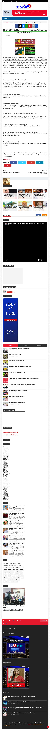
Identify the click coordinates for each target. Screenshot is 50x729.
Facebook (38, 215)
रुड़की (17, 575)
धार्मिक (17, 569)
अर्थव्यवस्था (15, 563)
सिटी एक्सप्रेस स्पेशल (16, 579)
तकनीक (5, 569)
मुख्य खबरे (8, 22)
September (5, 455)
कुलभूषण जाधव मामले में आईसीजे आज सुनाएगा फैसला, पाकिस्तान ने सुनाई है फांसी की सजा (16, 521)
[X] (20, 26)
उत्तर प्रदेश (6, 565)
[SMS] (23, 26)
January (4, 457)
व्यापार (22, 577)
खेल (20, 565)
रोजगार (5, 577)
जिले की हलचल (11, 567)
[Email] (33, 26)
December (5, 446)
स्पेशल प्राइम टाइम (7, 581)
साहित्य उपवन (9, 579)
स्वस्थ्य (12, 581)
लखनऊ (9, 577)
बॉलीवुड (9, 571)
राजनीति (5, 575)
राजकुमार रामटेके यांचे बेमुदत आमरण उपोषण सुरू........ (17, 360)
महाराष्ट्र (5, 573)
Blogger (44, 215)
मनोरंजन (21, 571)
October (5, 448)
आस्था (19, 563)
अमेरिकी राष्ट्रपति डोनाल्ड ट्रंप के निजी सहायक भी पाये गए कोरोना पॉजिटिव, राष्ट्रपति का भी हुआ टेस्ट (17, 536)
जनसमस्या (5, 567)
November (5, 447)
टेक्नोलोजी (21, 567)
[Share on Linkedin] (39, 162)
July (4, 452)
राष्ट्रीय (12, 22)
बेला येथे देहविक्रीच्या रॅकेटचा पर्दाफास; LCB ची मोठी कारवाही (18, 390)
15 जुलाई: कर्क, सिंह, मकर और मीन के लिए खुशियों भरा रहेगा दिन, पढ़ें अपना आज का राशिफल (22, 701)
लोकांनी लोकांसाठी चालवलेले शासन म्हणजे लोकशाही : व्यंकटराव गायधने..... (20, 366)
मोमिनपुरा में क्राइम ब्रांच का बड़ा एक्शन (15, 354)
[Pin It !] (7, 165)
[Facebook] (16, 26)
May (4, 460)
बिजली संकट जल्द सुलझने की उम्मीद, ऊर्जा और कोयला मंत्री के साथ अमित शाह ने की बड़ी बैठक (24, 209)
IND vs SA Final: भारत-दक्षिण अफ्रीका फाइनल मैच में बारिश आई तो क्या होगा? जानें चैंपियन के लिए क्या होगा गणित (26, 707)
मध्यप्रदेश (16, 571)
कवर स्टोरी (16, 565)
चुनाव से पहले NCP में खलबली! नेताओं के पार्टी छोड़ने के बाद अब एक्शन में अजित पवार (21, 712)
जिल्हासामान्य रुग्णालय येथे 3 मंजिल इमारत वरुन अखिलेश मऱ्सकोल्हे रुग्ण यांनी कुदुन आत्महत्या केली (24, 378)
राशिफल (9, 575)
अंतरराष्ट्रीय (6, 563)
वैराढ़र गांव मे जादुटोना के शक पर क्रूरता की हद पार (17, 372)
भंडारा (12, 571)
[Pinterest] (30, 26)
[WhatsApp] (26, 26)
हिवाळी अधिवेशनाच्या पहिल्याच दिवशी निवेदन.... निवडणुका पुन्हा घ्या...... (20, 348)
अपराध (11, 563)
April (4, 461)
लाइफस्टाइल (14, 577)
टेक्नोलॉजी (16, 567)
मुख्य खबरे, (6, 35)
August (4, 456)
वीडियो (19, 577)
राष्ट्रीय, (9, 35)
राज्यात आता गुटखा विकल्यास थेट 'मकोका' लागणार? (17, 396)
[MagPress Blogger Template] (25, 6)
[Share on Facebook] (13, 162)
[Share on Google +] (31, 162)
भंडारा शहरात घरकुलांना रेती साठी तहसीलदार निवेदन (17, 402)
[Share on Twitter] (22, 162)
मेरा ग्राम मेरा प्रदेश (19, 573)
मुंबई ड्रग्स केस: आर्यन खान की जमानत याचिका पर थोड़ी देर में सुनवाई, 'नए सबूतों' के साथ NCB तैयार (39, 196)
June (4, 453)
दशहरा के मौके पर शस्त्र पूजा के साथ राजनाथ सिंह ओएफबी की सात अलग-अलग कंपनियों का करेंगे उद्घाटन (9, 196)
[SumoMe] (36, 26)
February (5, 463)
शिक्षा (5, 579)
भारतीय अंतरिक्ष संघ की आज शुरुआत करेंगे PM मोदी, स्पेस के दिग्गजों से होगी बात (39, 209)
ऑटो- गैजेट (11, 565)
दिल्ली (14, 569)
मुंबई (13, 573)
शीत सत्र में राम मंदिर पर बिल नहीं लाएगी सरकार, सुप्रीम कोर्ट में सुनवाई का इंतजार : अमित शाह (16, 551)
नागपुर (5, 571)
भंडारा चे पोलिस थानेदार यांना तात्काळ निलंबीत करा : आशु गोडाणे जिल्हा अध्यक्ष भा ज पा (22, 384)
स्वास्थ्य (16, 581)
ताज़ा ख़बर (9, 569)
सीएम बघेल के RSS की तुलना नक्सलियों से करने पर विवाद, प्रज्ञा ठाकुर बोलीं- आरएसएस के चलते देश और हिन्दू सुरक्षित (24, 196)
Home (5, 22)
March (4, 462)
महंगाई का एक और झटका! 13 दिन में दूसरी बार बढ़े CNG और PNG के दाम (10, 209)
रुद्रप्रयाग (21, 575)
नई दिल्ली (21, 569)
